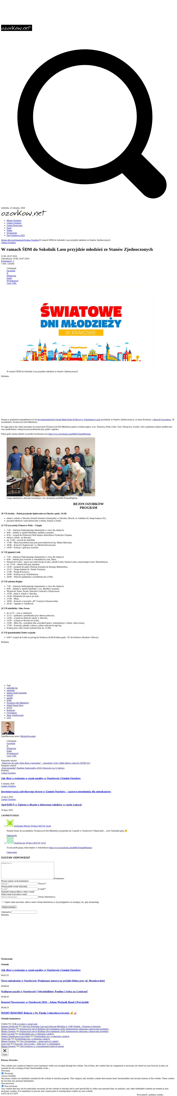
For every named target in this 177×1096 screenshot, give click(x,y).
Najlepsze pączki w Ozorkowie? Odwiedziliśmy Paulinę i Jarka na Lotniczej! (44, 991)
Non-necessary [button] (7, 1083)
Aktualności (19, 240)
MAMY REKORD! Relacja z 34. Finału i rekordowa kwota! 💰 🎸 (39, 1012)
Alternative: (6, 912)
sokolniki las (12, 688)
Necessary (8, 1073)
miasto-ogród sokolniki (17, 693)
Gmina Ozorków (31, 240)
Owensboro (12, 713)
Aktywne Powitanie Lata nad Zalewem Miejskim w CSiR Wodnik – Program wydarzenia (61, 1026)
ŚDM (9, 700)
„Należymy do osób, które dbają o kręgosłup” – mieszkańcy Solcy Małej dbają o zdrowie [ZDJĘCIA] (45, 763)
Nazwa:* (42, 883)
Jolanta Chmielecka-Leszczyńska (15, 1036)
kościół (10, 695)
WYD (9, 708)
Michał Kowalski (28, 736)
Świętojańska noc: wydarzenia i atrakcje (36, 1034)
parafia (10, 698)
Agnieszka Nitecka (22, 826)
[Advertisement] (84, 396)
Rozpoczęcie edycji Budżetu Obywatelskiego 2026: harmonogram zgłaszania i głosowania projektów (64, 1029)
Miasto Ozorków (8, 1029)
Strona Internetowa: (46, 897)
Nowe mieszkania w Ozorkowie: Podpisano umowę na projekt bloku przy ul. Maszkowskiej (53, 980)
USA (9, 718)
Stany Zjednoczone (15, 715)
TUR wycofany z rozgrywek (24, 1024)
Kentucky (11, 710)
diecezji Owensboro (162, 419)
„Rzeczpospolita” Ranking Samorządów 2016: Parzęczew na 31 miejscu (32, 768)
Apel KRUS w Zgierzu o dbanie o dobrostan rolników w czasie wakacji (41, 804)
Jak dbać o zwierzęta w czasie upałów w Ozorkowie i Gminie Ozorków (41, 778)
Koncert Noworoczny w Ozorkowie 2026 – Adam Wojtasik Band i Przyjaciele (45, 1002)
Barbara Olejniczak (9, 1026)
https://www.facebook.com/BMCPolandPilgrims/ (70, 847)
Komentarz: (59, 878)
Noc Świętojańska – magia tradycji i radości (39, 1041)
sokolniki (11, 690)
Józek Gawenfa (8, 1034)
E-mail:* (42, 889)
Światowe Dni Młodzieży (18, 703)
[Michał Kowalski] (7, 734)
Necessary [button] (5, 1070)
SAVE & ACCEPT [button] (9, 1093)
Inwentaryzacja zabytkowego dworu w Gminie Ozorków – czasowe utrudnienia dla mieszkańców (56, 791)
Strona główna (7, 240)
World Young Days (15, 705)
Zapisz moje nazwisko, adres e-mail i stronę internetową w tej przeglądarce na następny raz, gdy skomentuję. (51, 902)
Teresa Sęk (6, 1039)
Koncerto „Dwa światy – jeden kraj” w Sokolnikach (37, 1044)
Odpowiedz (12, 835)
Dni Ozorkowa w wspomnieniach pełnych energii (42, 1046)
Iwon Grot (5, 1044)
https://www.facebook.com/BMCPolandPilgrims (69, 434)
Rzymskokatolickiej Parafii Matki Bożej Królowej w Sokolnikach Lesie (69, 419)
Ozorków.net (19, 843)
